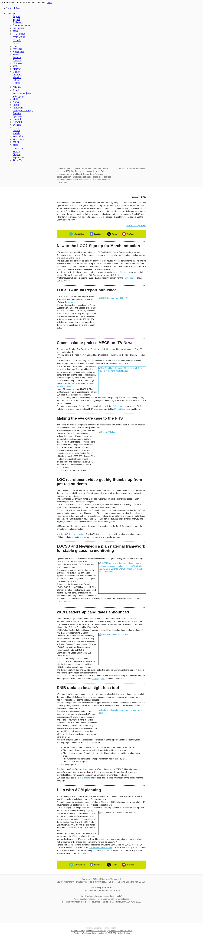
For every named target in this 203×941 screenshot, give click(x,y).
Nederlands (18, 51)
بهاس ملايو (18, 96)
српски (16, 141)
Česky (16, 43)
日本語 (16, 83)
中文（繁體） (20, 37)
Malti (15, 99)
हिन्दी (15, 66)
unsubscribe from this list (96, 930)
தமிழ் (15, 144)
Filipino (16, 154)
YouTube (130, 234)
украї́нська (18, 157)
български (18, 28)
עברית (16, 127)
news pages (82, 853)
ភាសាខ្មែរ (17, 87)
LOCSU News (79, 234)
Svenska (17, 124)
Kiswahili (17, 122)
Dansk (16, 46)
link (67, 470)
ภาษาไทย (18, 148)
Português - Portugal (23, 110)
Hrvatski (17, 40)
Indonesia (17, 74)
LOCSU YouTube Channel (100, 848)
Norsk (16, 102)
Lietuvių (17, 130)
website (71, 302)
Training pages (130, 278)
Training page (98, 678)
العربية (16, 19)
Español (17, 119)
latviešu (16, 133)
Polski (16, 104)
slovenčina (18, 136)
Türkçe (16, 151)
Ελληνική (17, 63)
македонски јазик (22, 93)
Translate (10, 13)
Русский (17, 116)
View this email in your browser (132, 168)
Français (17, 57)
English (16, 16)
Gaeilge (16, 71)
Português (18, 107)
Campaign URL (8, 2)
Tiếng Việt (18, 160)
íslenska (17, 77)
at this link (86, 778)
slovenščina (18, 139)
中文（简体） (20, 33)
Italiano (16, 80)
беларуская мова (21, 25)
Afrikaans (18, 22)
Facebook (98, 234)
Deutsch (17, 60)
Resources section (77, 534)
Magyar (16, 68)
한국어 (16, 90)
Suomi (16, 54)
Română (17, 113)
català (15, 30)
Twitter (14, 8)
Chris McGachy (119, 902)
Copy (49, 2)
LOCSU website (64, 601)
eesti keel (17, 49)
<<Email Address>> (110, 928)
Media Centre (120, 409)
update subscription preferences (120, 930)
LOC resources (118, 406)
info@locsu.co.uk (123, 272)
